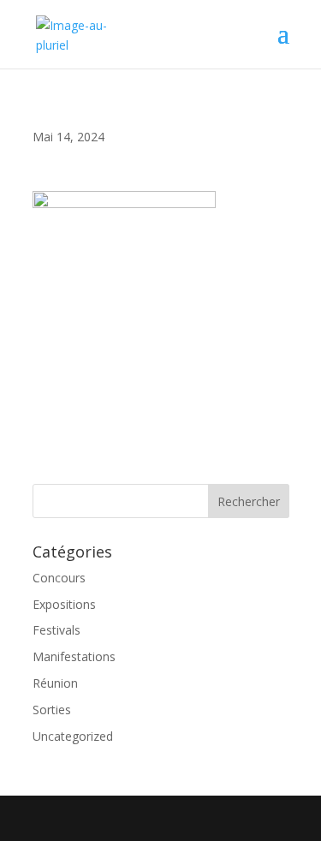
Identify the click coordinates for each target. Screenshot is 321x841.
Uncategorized (73, 736)
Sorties (52, 709)
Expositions (64, 604)
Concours (59, 578)
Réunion (55, 683)
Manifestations (74, 656)
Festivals (56, 630)
